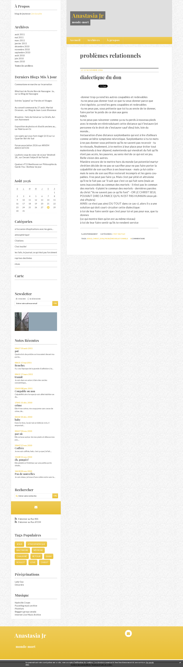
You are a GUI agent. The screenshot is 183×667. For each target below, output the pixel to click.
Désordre (19, 584)
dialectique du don (100, 77)
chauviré (22, 556)
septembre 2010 (22, 52)
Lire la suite (36, 13)
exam (48, 556)
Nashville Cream (22, 602)
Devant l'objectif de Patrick (35, 157)
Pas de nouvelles (25, 474)
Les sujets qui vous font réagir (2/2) (31, 136)
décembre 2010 (22, 46)
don (102, 238)
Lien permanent (90, 234)
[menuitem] (75, 40)
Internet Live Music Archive (28, 614)
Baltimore (22, 550)
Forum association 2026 (26, 145)
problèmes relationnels (116, 238)
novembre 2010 (22, 49)
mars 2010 (20, 61)
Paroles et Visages (43, 100)
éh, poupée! (22, 459)
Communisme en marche (26, 84)
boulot (21, 562)
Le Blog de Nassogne (28, 93)
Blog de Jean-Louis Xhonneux (42, 110)
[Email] (36, 507)
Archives (93, 40)
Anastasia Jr (88, 15)
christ (44, 562)
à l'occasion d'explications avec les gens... (34, 229)
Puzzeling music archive (26, 605)
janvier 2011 (21, 43)
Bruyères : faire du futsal (26, 117)
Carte (19, 276)
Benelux (20, 365)
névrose (38, 550)
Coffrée (19, 448)
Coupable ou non (25, 391)
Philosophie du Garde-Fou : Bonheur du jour (36, 165)
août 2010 (20, 55)
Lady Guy (19, 581)
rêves (17, 264)
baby (17, 419)
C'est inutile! (21, 246)
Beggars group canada (25, 611)
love (32, 562)
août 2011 (20, 34)
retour (36, 556)
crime (18, 405)
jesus (19, 544)
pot (17, 351)
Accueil (75, 40)
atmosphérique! (22, 234)
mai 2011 (19, 37)
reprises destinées (23, 258)
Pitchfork (19, 608)
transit (19, 377)
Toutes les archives (24, 65)
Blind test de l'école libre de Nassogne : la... (35, 91)
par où (19, 434)
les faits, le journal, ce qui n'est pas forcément (36, 252)
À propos (113, 40)
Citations (19, 240)
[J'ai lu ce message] (180, 662)
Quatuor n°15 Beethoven (27, 164)
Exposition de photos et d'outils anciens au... (35, 126)
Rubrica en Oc (24, 129)
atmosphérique (36, 544)
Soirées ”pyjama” (22, 100)
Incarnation (46, 84)
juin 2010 (19, 58)
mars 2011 (20, 40)
